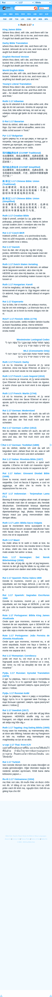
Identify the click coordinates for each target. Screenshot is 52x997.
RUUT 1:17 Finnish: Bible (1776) (20, 319)
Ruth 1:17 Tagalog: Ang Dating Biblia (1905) (26, 727)
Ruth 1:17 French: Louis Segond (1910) (24, 376)
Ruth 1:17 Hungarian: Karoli (18, 284)
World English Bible (13, 70)
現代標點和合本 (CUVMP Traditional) (22, 153)
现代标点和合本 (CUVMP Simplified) (21, 167)
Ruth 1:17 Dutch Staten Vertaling (20, 264)
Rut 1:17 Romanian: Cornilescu (19, 655)
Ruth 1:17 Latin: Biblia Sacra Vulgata (22, 523)
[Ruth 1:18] (49, 450)
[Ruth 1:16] (3, 450)
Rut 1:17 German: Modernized (19, 410)
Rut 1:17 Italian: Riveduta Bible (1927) (23, 459)
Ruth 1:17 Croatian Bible (16, 215)
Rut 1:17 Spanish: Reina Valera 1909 (22, 578)
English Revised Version (16, 56)
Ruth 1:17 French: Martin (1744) (19, 393)
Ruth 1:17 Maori (11, 540)
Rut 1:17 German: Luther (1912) (19, 428)
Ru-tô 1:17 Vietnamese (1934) (18, 779)
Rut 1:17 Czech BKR (13, 233)
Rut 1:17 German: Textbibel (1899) (21, 445)
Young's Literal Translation (17, 84)
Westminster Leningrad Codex (33, 339)
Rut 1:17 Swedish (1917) (16, 710)
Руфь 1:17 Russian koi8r (16, 693)
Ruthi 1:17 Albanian (13, 101)
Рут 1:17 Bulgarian (13, 135)
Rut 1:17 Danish (11, 247)
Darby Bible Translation (15, 43)
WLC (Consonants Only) (36, 351)
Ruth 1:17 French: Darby (16, 362)
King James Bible (12, 29)
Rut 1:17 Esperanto (13, 301)
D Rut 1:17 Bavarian (13, 121)
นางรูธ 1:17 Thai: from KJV (17, 745)
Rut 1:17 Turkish (11, 762)
